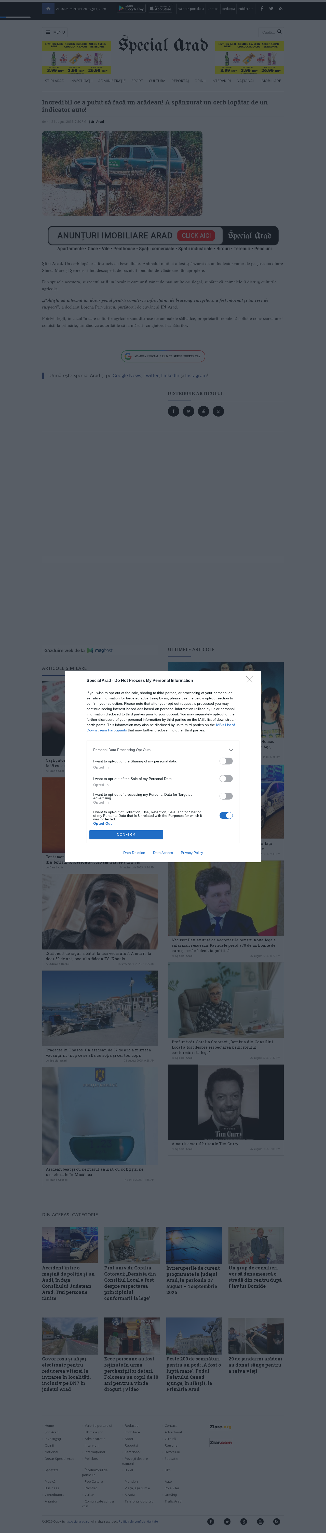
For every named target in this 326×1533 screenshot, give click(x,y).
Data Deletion (134, 853)
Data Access (163, 853)
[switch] (226, 761)
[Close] (251, 681)
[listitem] (163, 750)
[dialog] (163, 766)
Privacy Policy (192, 853)
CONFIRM (126, 834)
